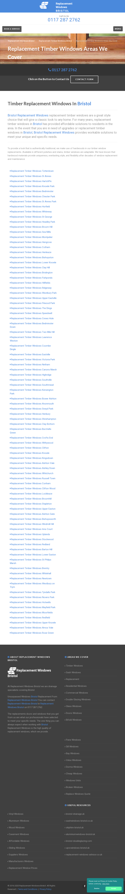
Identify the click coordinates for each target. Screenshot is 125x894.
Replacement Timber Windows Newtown (31, 578)
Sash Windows (73, 672)
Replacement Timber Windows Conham (31, 483)
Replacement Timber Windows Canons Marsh (34, 369)
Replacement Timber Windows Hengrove (31, 242)
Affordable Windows (19, 841)
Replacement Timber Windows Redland (30, 544)
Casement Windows (19, 834)
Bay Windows (72, 753)
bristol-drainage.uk (75, 814)
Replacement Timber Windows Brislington (32, 272)
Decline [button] (96, 888)
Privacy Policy (45, 889)
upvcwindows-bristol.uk (77, 847)
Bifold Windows (74, 719)
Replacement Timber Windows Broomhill (31, 498)
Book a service (12, 29)
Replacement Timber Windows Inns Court (32, 529)
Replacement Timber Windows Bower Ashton (33, 398)
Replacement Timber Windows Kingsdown (32, 458)
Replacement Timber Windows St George (31, 216)
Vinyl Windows (16, 814)
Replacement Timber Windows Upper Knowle (33, 622)
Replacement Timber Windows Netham (30, 364)
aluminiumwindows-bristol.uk (80, 834)
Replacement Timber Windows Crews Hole (32, 318)
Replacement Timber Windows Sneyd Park (32, 408)
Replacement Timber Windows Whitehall (31, 573)
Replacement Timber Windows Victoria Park (33, 359)
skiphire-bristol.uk (75, 827)
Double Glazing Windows (78, 699)
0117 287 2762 (64, 70)
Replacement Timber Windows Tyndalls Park (33, 592)
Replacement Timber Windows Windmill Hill (32, 524)
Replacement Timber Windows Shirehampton (33, 419)
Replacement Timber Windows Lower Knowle (33, 262)
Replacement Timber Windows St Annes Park (33, 201)
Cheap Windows (74, 773)
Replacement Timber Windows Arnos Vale (32, 627)
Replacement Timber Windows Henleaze (31, 252)
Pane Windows (73, 739)
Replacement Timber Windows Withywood (32, 442)
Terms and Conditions (27, 889)
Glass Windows (73, 706)
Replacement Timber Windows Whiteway (31, 211)
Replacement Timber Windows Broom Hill (31, 227)
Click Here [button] (105, 884)
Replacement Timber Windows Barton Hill (31, 549)
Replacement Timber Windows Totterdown (32, 171)
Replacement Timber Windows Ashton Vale (32, 463)
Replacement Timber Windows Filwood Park (33, 303)
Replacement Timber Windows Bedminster (32, 191)
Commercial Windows (77, 692)
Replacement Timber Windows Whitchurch (32, 473)
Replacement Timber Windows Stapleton (31, 503)
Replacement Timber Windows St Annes (31, 176)
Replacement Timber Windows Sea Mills (31, 232)
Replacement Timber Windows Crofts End (32, 437)
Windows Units (73, 780)
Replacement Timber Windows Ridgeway (31, 287)
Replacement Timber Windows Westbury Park (34, 293)
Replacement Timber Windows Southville (31, 379)
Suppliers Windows (18, 854)
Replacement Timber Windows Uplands (30, 534)
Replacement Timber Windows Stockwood (32, 539)
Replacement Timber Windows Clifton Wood (33, 488)
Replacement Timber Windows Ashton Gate (33, 514)
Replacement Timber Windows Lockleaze (31, 493)
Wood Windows (17, 827)
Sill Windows (72, 746)
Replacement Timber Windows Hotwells (31, 602)
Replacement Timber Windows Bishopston (32, 257)
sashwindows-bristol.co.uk (79, 820)
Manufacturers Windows (21, 861)
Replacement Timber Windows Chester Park (33, 196)
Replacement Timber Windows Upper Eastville (34, 298)
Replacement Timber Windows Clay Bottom (33, 424)
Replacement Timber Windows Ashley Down (33, 468)
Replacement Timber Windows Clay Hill (30, 267)
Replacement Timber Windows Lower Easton (33, 554)
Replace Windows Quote (78, 794)
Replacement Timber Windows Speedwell (31, 313)
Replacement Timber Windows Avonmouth (32, 403)
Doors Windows (74, 713)
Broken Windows (74, 787)
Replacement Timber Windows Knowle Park (32, 186)
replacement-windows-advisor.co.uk (84, 854)
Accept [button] (113, 888)
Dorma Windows (74, 766)
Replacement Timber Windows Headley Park (33, 221)
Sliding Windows (17, 847)
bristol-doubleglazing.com (79, 841)
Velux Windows (73, 760)
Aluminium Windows (19, 820)
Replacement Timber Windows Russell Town (33, 478)
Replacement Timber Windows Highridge (31, 374)
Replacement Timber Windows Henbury (30, 414)
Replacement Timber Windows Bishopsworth (33, 519)
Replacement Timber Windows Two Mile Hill (33, 332)
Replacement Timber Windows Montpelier (32, 237)
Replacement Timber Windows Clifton (30, 447)
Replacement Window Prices (23, 868)
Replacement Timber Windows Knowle (30, 453)
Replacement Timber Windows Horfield (30, 206)
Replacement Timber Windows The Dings (31, 308)
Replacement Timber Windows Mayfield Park (33, 607)
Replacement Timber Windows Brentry (30, 568)
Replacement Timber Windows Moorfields (32, 612)
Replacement (72, 679)
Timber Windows (74, 665)
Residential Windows (76, 686)
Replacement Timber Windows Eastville (30, 354)
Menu (118, 29)
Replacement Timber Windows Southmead (32, 385)
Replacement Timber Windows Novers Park (32, 597)
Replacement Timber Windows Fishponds (31, 277)
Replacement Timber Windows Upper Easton (33, 508)
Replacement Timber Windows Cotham (30, 247)
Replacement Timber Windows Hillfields (30, 282)
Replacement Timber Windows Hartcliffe (31, 181)
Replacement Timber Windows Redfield (30, 617)
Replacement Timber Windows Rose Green (32, 632)
